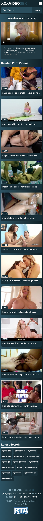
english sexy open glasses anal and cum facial (20, 155)
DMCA (9, 501)
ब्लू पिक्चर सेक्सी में (19, 456)
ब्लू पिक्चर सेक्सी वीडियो (33, 456)
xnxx (34, 493)
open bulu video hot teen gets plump (19, 124)
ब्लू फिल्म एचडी (6, 473)
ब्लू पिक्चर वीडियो (6, 451)
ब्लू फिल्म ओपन (17, 473)
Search (37, 10)
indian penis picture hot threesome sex (20, 187)
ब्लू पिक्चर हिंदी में (33, 462)
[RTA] (21, 511)
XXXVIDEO (14, 3)
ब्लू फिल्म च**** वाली (30, 473)
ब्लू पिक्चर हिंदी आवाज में (19, 462)
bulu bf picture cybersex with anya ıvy (19, 406)
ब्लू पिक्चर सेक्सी (6, 456)
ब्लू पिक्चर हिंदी (6, 462)
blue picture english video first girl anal (20, 280)
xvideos (9, 496)
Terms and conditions (25, 501)
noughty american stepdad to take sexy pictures (20, 343)
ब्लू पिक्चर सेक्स (32, 451)
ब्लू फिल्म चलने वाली (7, 478)
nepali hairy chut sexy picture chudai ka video (20, 374)
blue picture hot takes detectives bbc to (20, 437)
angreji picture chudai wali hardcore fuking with (18, 218)
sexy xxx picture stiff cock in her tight (19, 249)
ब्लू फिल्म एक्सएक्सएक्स (31, 467)
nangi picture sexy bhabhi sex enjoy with (21, 93)
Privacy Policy (22, 504)
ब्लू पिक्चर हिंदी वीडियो (8, 467)
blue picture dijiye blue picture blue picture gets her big (18, 312)
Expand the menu (40, 3)
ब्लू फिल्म (19, 467)
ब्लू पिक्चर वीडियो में (19, 451)
